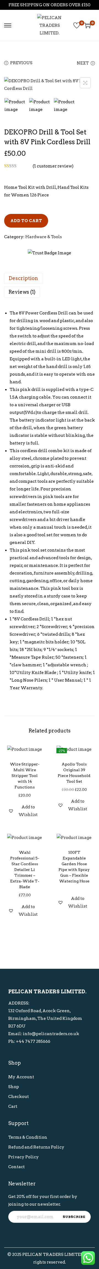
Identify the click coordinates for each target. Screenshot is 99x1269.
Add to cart (26, 220)
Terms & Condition (27, 1137)
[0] (76, 25)
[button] (24, 810)
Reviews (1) (22, 292)
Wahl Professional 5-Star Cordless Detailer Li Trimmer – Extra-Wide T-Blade (24, 869)
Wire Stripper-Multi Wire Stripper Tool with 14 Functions (25, 775)
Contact (16, 1166)
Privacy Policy (23, 1157)
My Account (21, 1076)
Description (23, 278)
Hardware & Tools (43, 236)
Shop (13, 1086)
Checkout (18, 1096)
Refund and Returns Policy (36, 1147)
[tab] (49, 278)
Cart (12, 1106)
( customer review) (53, 166)
